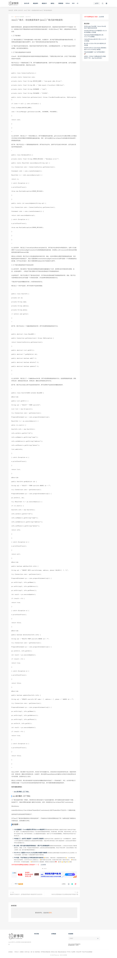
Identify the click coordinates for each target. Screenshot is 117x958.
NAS (73, 3)
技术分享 (20, 10)
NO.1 (16, 883)
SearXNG (73, 951)
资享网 (15, 10)
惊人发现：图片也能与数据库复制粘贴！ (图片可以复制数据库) (32, 845)
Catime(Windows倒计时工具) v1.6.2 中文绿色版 (95, 40)
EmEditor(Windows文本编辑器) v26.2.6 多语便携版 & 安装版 (95, 31)
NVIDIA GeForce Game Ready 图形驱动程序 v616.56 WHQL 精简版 (95, 48)
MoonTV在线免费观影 (87, 951)
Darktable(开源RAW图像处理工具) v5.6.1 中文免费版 (93, 35)
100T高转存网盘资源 (45, 951)
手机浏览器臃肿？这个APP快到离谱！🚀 (95, 52)
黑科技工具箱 (54, 951)
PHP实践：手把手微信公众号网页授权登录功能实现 (29, 857)
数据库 (22, 16)
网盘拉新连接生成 (62, 951)
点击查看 (43, 864)
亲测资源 (60, 3)
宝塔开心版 (26, 951)
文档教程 (22, 951)
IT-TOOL (69, 951)
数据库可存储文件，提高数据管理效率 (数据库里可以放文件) (26, 894)
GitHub (68, 3)
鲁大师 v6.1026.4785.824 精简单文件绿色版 (95, 44)
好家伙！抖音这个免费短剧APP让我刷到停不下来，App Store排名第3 (95, 57)
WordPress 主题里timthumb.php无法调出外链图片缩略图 (30, 852)
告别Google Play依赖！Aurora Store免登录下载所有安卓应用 (95, 27)
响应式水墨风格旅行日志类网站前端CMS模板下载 (65, 894)
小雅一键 (32, 951)
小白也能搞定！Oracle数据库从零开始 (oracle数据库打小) (30, 829)
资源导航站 (37, 951)
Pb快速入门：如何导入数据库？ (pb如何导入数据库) (29, 838)
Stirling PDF (79, 951)
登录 (50, 912)
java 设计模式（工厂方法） (22, 791)
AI (77, 3)
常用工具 (16, 951)
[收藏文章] (68, 884)
